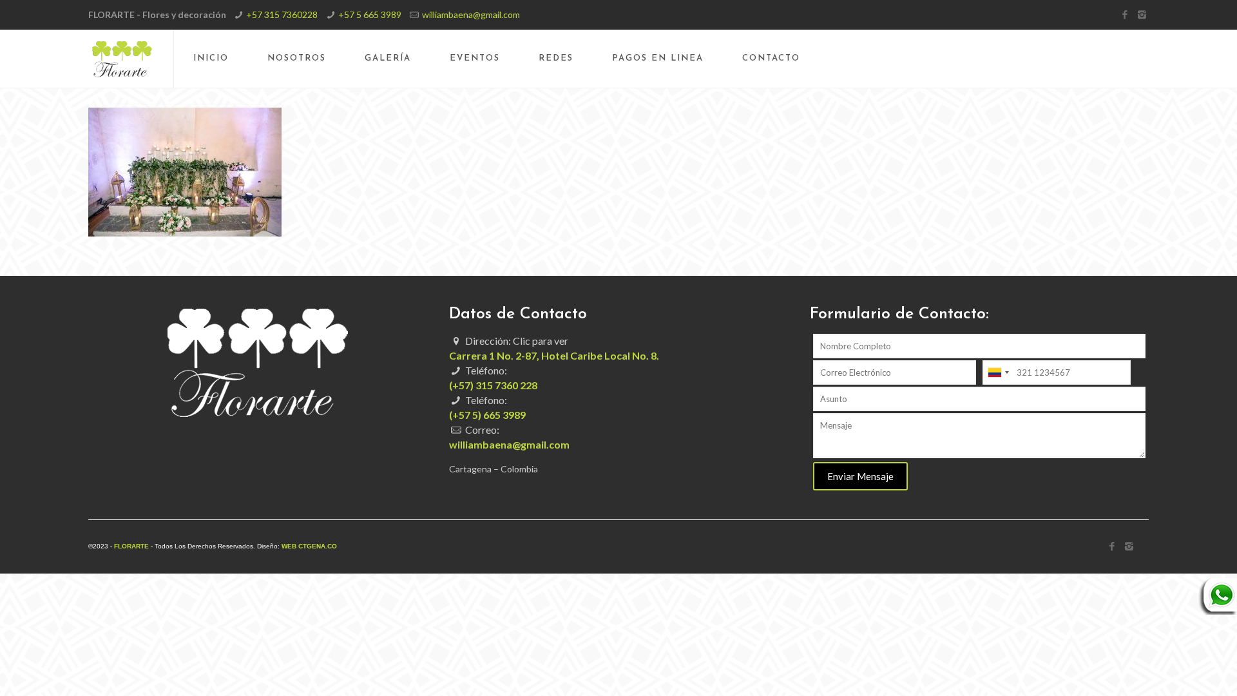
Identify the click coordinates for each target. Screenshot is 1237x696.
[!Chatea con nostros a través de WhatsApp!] (1217, 611)
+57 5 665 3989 (369, 14)
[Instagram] (1142, 14)
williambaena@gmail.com (471, 14)
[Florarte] (122, 59)
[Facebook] (1124, 14)
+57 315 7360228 (282, 14)
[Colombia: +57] (998, 372)
